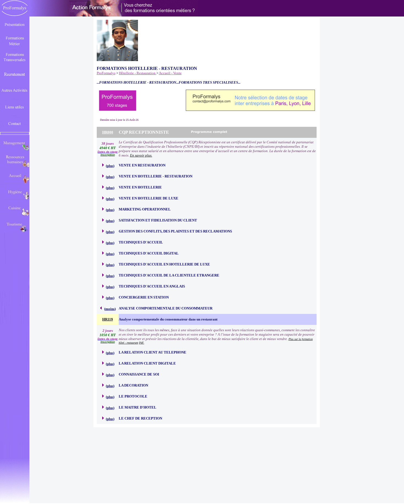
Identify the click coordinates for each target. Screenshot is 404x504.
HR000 (107, 132)
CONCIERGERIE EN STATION (144, 297)
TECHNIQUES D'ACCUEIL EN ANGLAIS (152, 286)
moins (110, 309)
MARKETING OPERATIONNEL (145, 209)
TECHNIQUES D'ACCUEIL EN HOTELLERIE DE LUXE (164, 264)
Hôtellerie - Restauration (137, 73)
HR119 (107, 319)
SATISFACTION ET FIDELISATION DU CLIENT (158, 220)
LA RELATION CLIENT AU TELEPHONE (152, 352)
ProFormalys (106, 73)
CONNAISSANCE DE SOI (139, 374)
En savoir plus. (141, 155)
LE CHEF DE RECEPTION (140, 418)
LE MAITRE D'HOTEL (137, 407)
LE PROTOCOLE (133, 396)
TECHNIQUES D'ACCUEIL (141, 242)
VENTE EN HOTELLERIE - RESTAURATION (155, 176)
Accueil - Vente (170, 73)
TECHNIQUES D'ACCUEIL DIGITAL (149, 253)
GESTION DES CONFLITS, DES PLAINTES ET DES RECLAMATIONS (175, 231)
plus (110, 166)
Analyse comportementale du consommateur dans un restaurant (168, 319)
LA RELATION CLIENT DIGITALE (147, 363)
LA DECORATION (133, 385)
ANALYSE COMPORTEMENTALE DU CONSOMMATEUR (165, 308)
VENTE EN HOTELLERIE (140, 187)
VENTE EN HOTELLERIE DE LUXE (148, 198)
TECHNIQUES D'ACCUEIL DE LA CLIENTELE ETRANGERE (169, 275)
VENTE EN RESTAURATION (142, 165)
